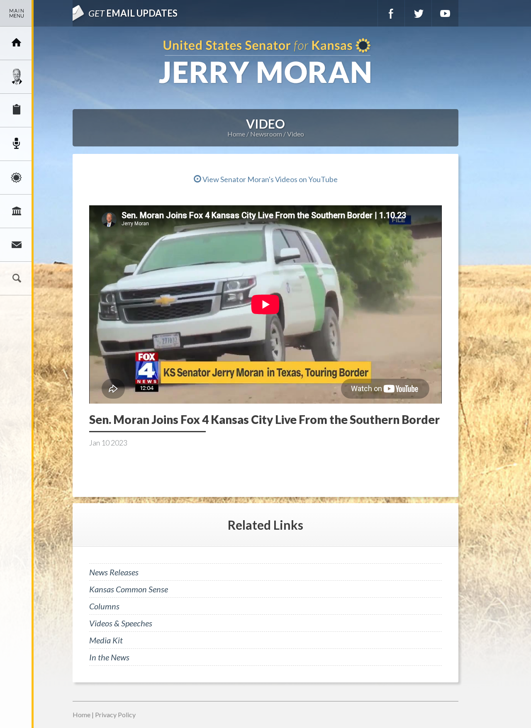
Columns (104, 606)
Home (236, 134)
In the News (109, 657)
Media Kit (106, 640)
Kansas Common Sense (128, 589)
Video (295, 134)
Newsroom (16, 144)
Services (16, 110)
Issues (16, 177)
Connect (16, 244)
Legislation (16, 211)
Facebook (391, 13)
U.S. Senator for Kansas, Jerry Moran (265, 62)
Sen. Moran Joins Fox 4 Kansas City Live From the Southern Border (264, 419)
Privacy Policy (115, 714)
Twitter (418, 13)
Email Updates (133, 13)
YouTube (445, 13)
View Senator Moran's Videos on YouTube (269, 179)
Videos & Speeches (120, 623)
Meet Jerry (16, 76)
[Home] (16, 43)
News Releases (114, 572)
